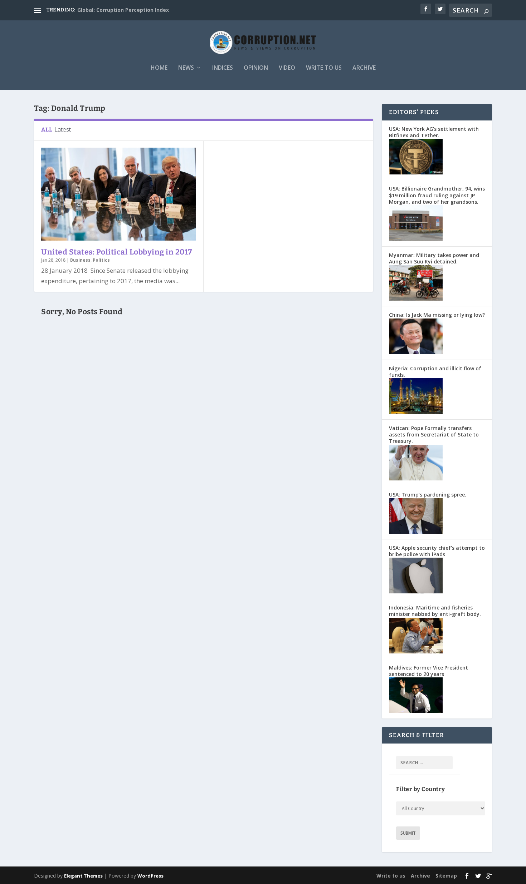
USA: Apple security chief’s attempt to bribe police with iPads (437, 551)
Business (80, 260)
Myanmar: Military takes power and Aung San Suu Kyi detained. (434, 258)
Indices (222, 68)
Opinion (256, 68)
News (186, 68)
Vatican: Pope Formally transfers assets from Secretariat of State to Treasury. (434, 434)
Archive (364, 68)
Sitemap (446, 875)
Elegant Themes (83, 876)
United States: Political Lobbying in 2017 (116, 252)
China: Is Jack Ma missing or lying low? (437, 314)
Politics (101, 260)
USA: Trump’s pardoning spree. (427, 494)
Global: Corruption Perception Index (123, 9)
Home (159, 68)
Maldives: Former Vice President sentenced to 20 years (428, 670)
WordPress (150, 876)
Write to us (324, 68)
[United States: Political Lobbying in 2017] (118, 194)
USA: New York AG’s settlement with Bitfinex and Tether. (434, 132)
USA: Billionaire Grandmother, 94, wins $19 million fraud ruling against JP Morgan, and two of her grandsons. (437, 195)
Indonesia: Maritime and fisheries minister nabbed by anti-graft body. (435, 610)
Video (287, 68)
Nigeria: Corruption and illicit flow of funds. (435, 371)
